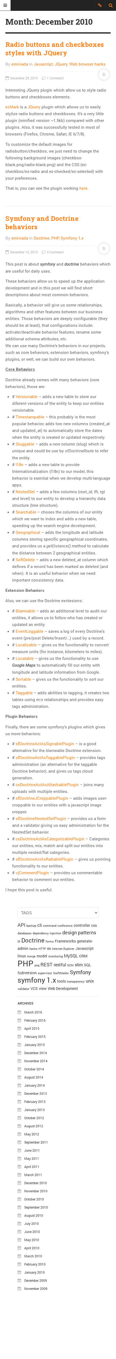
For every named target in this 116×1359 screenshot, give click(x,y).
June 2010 (32, 1231)
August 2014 (33, 1077)
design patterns (79, 932)
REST (46, 964)
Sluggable (25, 444)
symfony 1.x (37, 979)
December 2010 (35, 1183)
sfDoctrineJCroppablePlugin (42, 798)
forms (50, 941)
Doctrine (41, 238)
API (21, 925)
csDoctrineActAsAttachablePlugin (47, 784)
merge (31, 956)
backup (31, 926)
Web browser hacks (87, 64)
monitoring (55, 956)
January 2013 (34, 1110)
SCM (70, 965)
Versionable (26, 396)
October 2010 (34, 1199)
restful (60, 964)
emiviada (19, 64)
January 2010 (34, 1272)
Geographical (28, 532)
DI (19, 941)
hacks (33, 949)
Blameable (25, 611)
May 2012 (31, 1134)
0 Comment (55, 252)
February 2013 (35, 1101)
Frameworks (65, 941)
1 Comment (55, 78)
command (49, 926)
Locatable (25, 658)
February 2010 (35, 1264)
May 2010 (31, 1240)
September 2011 (36, 1142)
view (43, 988)
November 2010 (35, 1191)
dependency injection (47, 933)
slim (79, 964)
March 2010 (33, 1256)
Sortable (23, 679)
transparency (76, 981)
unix (90, 981)
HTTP (42, 949)
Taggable (24, 692)
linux (22, 955)
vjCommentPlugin (32, 872)
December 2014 (35, 1053)
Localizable (26, 644)
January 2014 (34, 1085)
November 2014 (35, 1061)
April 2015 (31, 1028)
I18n (19, 464)
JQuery (61, 64)
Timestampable (30, 416)
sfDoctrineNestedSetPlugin (41, 818)
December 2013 (35, 1093)
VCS (34, 988)
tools (61, 981)
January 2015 (34, 1044)
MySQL (71, 955)
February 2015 (35, 1036)
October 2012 (34, 1118)
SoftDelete (25, 559)
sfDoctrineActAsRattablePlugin (44, 859)
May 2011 (31, 1158)
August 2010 (33, 1215)
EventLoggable (29, 631)
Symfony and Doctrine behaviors (42, 222)
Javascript (43, 64)
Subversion (27, 972)
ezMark (12, 106)
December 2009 (35, 1280)
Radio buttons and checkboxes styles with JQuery (54, 48)
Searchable (26, 512)
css (94, 925)
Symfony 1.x (72, 238)
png (37, 965)
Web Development (63, 988)
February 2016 (35, 1020)
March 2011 (33, 1175)
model (42, 955)
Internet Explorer (63, 949)
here (83, 188)
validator (23, 989)
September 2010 (36, 1207)
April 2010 (31, 1248)
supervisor (45, 973)
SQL (87, 964)
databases (25, 933)
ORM (83, 955)
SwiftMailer (61, 973)
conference (65, 926)
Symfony (80, 972)
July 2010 (31, 1223)
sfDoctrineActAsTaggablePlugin (45, 757)
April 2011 (31, 1166)
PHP (55, 238)
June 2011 (32, 1150)
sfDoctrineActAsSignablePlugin (45, 743)
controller (82, 925)
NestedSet (25, 491)
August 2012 (33, 1126)
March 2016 (33, 1012)
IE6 (49, 949)
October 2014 (34, 1069)
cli (39, 925)
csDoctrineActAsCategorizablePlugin (50, 838)
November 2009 (35, 1288)
